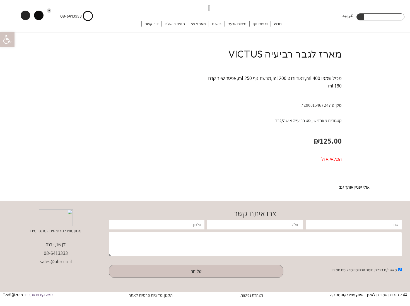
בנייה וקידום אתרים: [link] (39, 294)
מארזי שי (198, 23)
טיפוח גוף (260, 23)
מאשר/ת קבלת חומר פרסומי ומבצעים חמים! (364, 269)
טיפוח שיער (237, 23)
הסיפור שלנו (175, 23)
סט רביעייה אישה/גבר (293, 120)
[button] (7, 39)
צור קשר (152, 23)
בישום (217, 23)
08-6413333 (71, 16)
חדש (278, 23)
